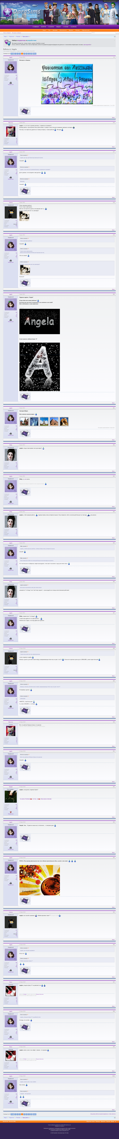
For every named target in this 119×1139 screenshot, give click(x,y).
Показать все (11, 84)
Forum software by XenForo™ (59, 1124)
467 (16, 462)
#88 (114, 648)
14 (31, 53)
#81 (114, 408)
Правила (71, 30)
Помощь (78, 30)
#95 (114, 912)
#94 (114, 857)
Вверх (113, 117)
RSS (115, 1121)
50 (16, 222)
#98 (114, 1011)
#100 (113, 1076)
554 (16, 78)
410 (16, 466)
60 (16, 807)
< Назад (12, 53)
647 (16, 804)
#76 (114, 122)
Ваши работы (13, 51)
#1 (114, 57)
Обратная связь (86, 30)
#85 (114, 543)
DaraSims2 (5, 1121)
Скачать (73, 26)
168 (16, 1062)
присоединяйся (87, 44)
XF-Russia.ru (61, 1126)
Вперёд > (34, 53)
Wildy (10, 445)
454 (16, 75)
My (25, 798)
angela (28, 51)
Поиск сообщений (7, 32)
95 (16, 138)
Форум (43, 26)
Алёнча (11, 202)
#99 (114, 1046)
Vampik (10, 786)
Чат (49, 30)
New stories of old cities (46, 798)
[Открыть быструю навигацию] (114, 36)
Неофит (25, 994)
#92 (114, 786)
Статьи (65, 26)
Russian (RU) (12, 1121)
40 (16, 77)
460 (16, 808)
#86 (114, 581)
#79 (114, 235)
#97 (114, 982)
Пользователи (63, 30)
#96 (114, 944)
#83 (114, 476)
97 (16, 142)
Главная (36, 26)
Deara (10, 982)
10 (16, 141)
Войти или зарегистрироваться (110, 1)
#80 (114, 294)
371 (16, 220)
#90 (114, 722)
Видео (58, 26)
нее (25, 479)
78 (16, 1001)
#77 (114, 151)
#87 (114, 613)
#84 (114, 511)
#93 (114, 822)
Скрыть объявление (114, 40)
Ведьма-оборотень (39, 994)
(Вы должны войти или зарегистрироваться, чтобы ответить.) (103, 1113)
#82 (114, 444)
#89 (114, 681)
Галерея (51, 26)
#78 (114, 202)
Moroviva (10, 122)
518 (16, 225)
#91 (114, 751)
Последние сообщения (16, 32)
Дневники (55, 30)
